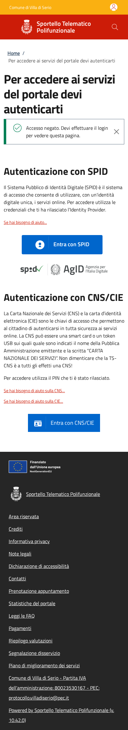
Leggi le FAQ (22, 615)
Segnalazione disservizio (34, 653)
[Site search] (115, 27)
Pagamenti (20, 628)
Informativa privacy (29, 541)
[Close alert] (116, 131)
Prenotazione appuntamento (39, 591)
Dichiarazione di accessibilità (39, 566)
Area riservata (24, 516)
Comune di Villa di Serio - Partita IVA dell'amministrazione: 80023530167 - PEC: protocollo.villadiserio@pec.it (54, 687)
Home (13, 53)
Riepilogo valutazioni (31, 640)
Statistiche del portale (32, 603)
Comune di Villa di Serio (30, 7)
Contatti (17, 578)
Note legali (20, 553)
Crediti (16, 529)
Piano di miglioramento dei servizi (44, 665)
